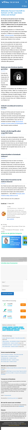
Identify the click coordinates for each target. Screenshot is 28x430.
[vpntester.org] (10, 2)
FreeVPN (18, 328)
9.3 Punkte (10, 311)
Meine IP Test (4, 327)
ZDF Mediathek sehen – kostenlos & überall (10, 343)
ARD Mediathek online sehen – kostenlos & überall (11, 344)
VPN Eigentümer (16, 330)
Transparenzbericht (7, 395)
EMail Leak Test (16, 327)
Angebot (23, 304)
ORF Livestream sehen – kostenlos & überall (10, 346)
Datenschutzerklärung (12, 425)
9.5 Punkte (10, 305)
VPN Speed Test (14, 328)
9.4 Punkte (10, 317)
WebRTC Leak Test (7, 328)
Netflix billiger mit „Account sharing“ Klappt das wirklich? (17, 371)
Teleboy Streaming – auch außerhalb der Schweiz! (11, 341)
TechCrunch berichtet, (9, 35)
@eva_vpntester (10, 219)
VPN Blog (5, 224)
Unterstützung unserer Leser (13, 398)
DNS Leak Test (10, 327)
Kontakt (18, 425)
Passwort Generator (9, 330)
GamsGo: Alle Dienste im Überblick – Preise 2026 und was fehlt (13, 338)
